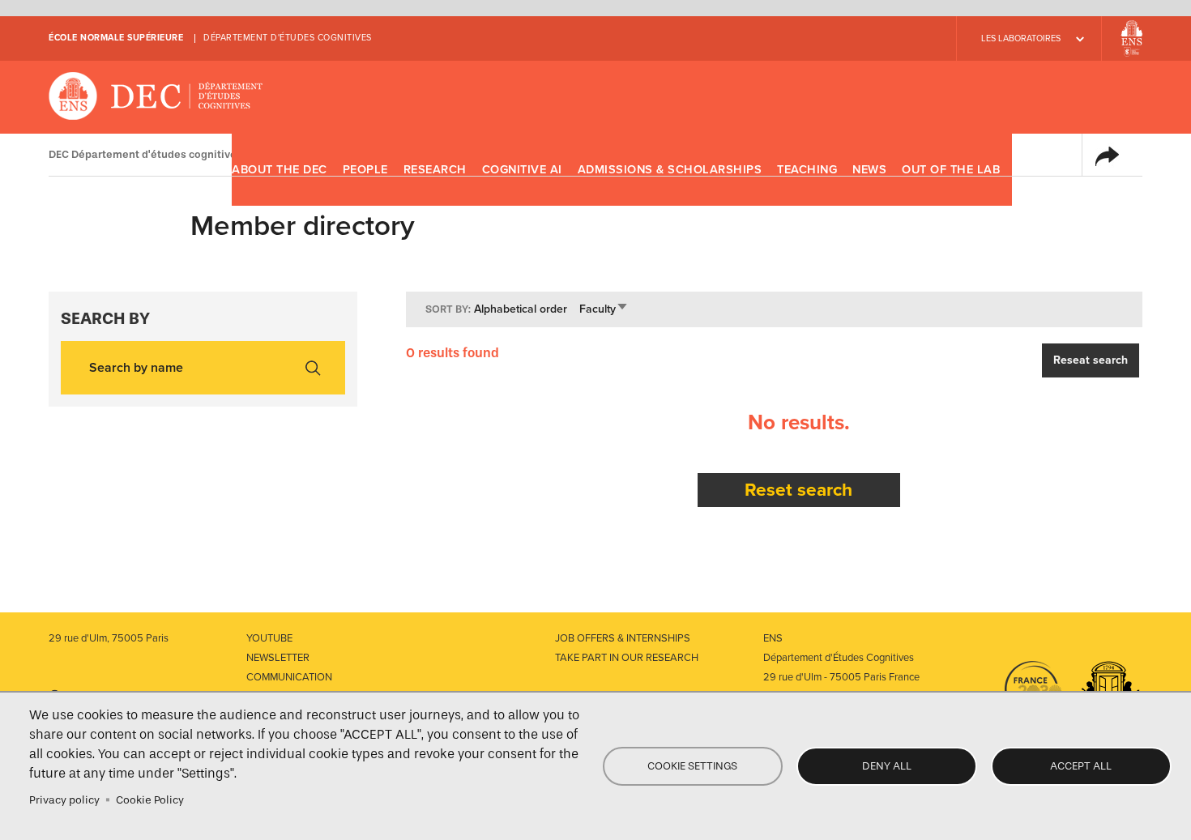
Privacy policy (64, 800)
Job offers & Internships (622, 638)
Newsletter (277, 657)
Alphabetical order (520, 309)
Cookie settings (692, 766)
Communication (289, 677)
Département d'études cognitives (287, 37)
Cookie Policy (150, 800)
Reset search (798, 490)
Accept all (1081, 766)
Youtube (269, 638)
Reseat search (1090, 360)
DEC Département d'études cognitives (156, 97)
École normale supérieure (116, 37)
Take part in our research (626, 657)
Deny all (886, 766)
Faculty (604, 309)
